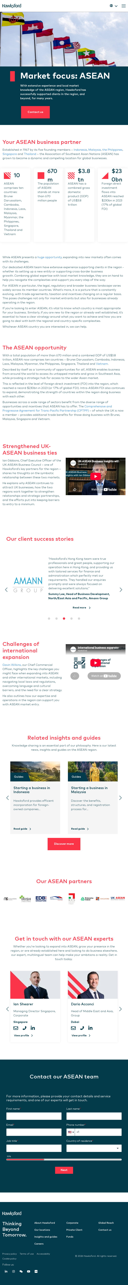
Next (120, 589)
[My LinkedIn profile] (33, 1028)
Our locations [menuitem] (42, 1230)
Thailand (30, 154)
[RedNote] (36, 1272)
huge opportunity (49, 257)
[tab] (49, 618)
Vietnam (102, 364)
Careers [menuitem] (39, 1244)
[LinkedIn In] (6, 1272)
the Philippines (112, 150)
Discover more (64, 844)
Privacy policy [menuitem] (9, 1254)
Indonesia (80, 150)
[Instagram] (13, 1272)
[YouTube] (28, 1272)
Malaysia (94, 150)
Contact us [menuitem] (104, 1230)
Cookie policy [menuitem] (9, 1259)
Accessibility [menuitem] (43, 1254)
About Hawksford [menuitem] (44, 1223)
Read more (80, 607)
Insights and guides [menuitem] (45, 1237)
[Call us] (25, 1028)
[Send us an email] (17, 1028)
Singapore (9, 154)
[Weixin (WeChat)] (21, 1272)
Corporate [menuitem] (72, 1223)
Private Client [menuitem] (74, 1230)
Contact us (35, 112)
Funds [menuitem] (69, 1237)
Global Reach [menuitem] (106, 1223)
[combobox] (94, 1148)
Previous (6, 589)
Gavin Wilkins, (12, 665)
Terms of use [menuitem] (27, 1254)
